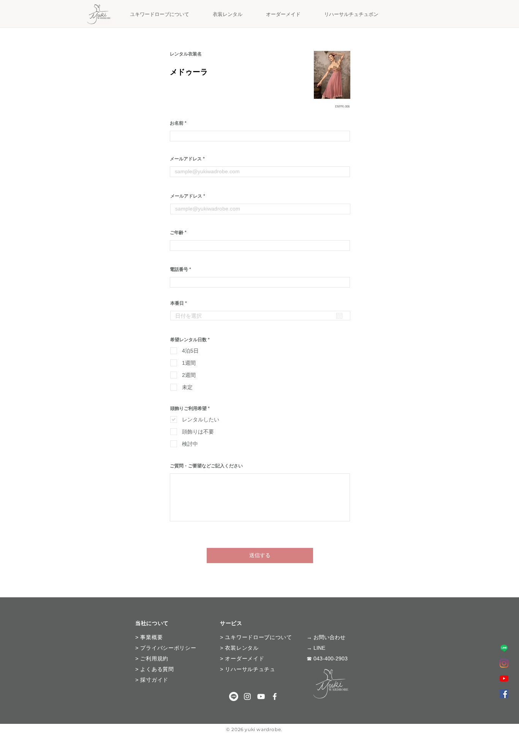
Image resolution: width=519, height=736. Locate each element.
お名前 (177, 123)
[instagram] (247, 696)
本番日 (180, 303)
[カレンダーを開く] (339, 316)
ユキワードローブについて (258, 637)
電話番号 (179, 269)
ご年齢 (177, 232)
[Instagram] (504, 663)
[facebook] (504, 693)
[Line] (504, 648)
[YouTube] (504, 678)
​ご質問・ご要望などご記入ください (206, 466)
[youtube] (261, 696)
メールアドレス (186, 159)
